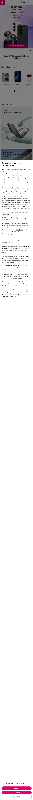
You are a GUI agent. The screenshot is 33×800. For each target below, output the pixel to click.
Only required (16, 792)
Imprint (13, 783)
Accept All (16, 788)
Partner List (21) (20, 783)
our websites (19, 230)
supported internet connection (17, 232)
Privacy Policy (6, 783)
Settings (18, 797)
